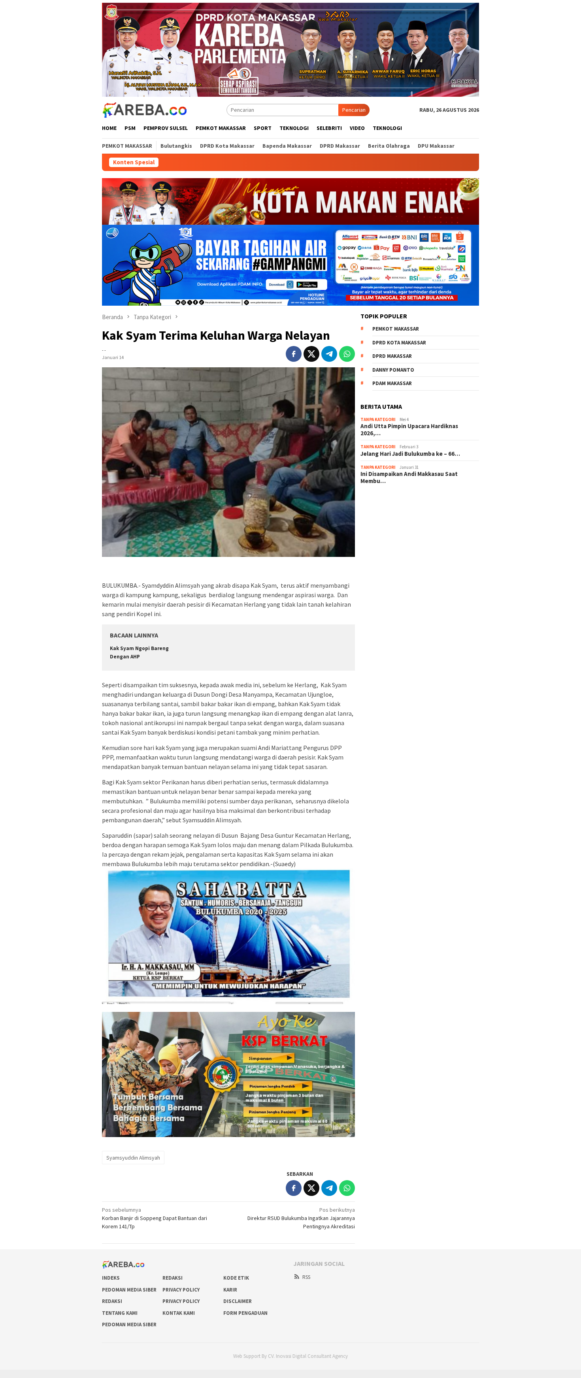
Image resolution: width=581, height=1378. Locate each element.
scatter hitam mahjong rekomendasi (403, 501)
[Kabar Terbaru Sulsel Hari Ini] (144, 109)
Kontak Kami (178, 1313)
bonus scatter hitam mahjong (394, 554)
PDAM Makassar (392, 383)
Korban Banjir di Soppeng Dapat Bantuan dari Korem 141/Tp (154, 1218)
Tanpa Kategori (378, 419)
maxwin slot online (382, 512)
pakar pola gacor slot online (393, 565)
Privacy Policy (181, 1289)
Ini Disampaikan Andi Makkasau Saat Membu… (409, 477)
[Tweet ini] (311, 354)
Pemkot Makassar (395, 328)
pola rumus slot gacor (386, 522)
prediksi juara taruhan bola (391, 576)
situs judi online (378, 544)
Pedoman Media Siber (129, 1289)
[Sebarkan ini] (294, 354)
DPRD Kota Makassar (399, 342)
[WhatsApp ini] (347, 354)
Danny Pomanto (393, 370)
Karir (230, 1289)
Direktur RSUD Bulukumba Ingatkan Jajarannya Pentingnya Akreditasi (301, 1218)
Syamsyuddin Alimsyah (133, 1157)
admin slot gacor (380, 533)
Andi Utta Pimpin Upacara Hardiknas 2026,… (409, 430)
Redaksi (172, 1278)
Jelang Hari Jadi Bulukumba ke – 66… (410, 453)
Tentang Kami (120, 1313)
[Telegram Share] (329, 354)
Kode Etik (236, 1278)
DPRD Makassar (392, 356)
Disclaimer (237, 1301)
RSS (306, 1277)
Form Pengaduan (245, 1313)
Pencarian (354, 109)
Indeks (111, 1278)
